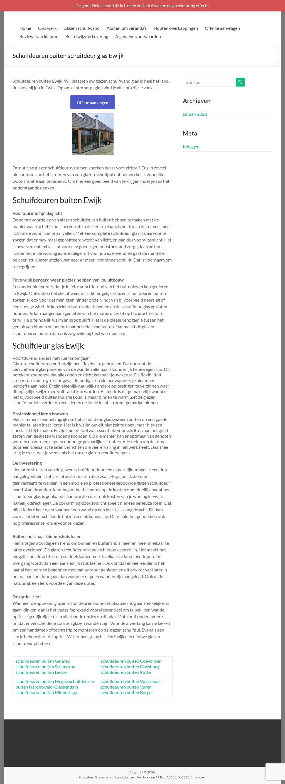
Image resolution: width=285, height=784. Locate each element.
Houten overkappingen (176, 28)
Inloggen (191, 146)
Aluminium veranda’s (127, 28)
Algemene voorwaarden (138, 36)
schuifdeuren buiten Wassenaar (131, 681)
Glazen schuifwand (81, 28)
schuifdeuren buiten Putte (126, 672)
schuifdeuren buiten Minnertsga (46, 692)
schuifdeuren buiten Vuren (126, 686)
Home (25, 28)
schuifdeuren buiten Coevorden (131, 661)
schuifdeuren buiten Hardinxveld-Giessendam (55, 684)
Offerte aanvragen (222, 28)
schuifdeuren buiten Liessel (42, 672)
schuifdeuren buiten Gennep (43, 661)
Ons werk (47, 28)
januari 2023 (195, 114)
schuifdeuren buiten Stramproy (45, 666)
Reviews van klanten (38, 36)
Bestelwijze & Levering (86, 36)
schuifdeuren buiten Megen (42, 681)
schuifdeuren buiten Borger (127, 692)
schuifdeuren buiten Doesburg (130, 666)
